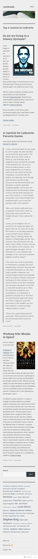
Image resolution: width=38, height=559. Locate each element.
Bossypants (21, 489)
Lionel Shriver (24, 507)
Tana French (7, 523)
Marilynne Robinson (17, 510)
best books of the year (10, 489)
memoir (28, 510)
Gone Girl (17, 500)
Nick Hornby (30, 513)
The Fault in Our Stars (9, 526)
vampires (14, 529)
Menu (32, 6)
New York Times (21, 513)
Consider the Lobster (26, 491)
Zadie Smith (25, 532)
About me (6, 541)
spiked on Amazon (16, 105)
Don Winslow (20, 494)
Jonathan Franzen (7, 507)
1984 (4, 105)
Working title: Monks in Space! (16, 335)
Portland (5, 516)
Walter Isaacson (24, 529)
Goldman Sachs (8, 500)
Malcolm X (6, 510)
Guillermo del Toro (27, 500)
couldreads (8, 6)
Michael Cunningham (9, 513)
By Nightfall (17, 491)
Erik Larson (28, 494)
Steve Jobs (23, 520)
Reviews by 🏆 (8, 545)
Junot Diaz (14, 507)
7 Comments (15, 125)
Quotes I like (7, 550)
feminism (7, 497)
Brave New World (8, 491)
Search (5, 470)
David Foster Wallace (9, 494)
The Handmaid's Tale (23, 526)
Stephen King (11, 519)
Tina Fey (6, 529)
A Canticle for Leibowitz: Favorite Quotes (18, 134)
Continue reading (8, 120)
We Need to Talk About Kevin (11, 532)
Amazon (20, 486)
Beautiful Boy (27, 486)
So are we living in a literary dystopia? (16, 37)
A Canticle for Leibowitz (10, 486)
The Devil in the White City (26, 523)
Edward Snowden (15, 97)
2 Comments (17, 326)
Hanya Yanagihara (8, 504)
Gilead (19, 497)
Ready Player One (14, 516)
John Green (23, 504)
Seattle (22, 516)
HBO (16, 504)
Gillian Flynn (25, 497)
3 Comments (17, 460)
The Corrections (16, 523)
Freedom (15, 497)
